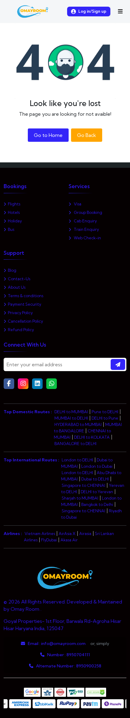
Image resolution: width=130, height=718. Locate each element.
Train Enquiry (86, 229)
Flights (14, 203)
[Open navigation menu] (120, 11)
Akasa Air (69, 539)
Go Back (86, 135)
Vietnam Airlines (39, 533)
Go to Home (48, 135)
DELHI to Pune (105, 418)
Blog (12, 270)
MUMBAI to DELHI (71, 418)
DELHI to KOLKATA (92, 437)
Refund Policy (21, 329)
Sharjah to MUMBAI (80, 498)
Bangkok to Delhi (97, 504)
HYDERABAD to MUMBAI (78, 424)
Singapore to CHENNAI (83, 485)
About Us (16, 287)
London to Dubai (96, 466)
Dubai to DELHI (95, 479)
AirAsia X (67, 533)
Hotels (14, 212)
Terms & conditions (25, 295)
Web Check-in (87, 237)
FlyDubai (49, 539)
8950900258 (88, 666)
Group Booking (87, 212)
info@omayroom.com (63, 643)
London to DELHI (77, 459)
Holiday (15, 220)
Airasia (85, 533)
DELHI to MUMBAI (71, 411)
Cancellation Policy (25, 321)
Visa (77, 203)
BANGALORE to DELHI (75, 443)
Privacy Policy (20, 312)
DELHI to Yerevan (97, 491)
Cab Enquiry (85, 220)
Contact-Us (19, 278)
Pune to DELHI (105, 411)
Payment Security (24, 304)
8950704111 (78, 654)
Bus (11, 229)
